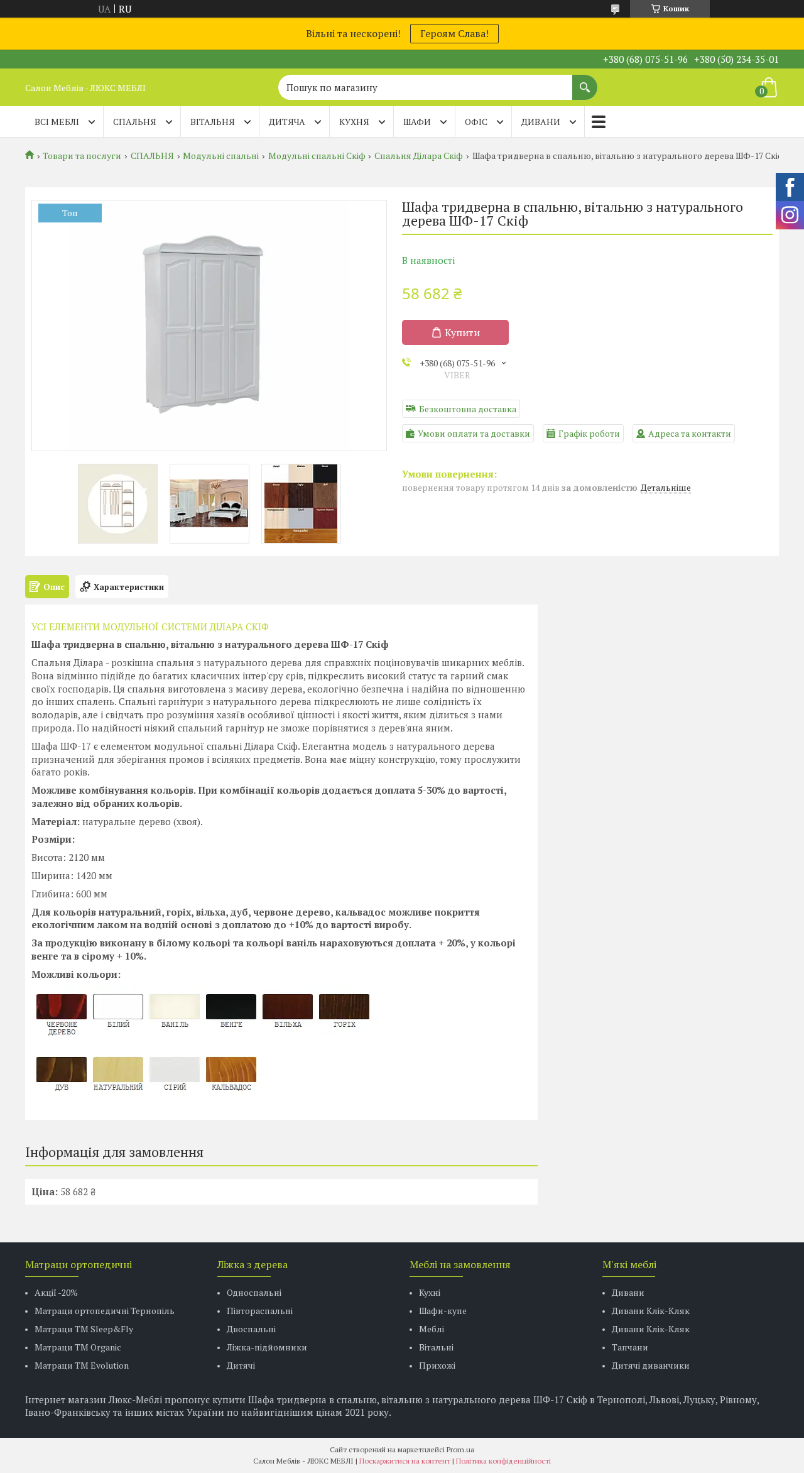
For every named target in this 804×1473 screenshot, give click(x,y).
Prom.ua (460, 1449)
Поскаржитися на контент (404, 1460)
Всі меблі (57, 122)
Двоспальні (251, 1329)
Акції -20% (56, 1292)
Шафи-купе (443, 1311)
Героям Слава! (454, 33)
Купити (462, 332)
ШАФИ (417, 122)
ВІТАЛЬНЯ (212, 122)
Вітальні (436, 1347)
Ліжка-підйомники (267, 1347)
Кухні (429, 1292)
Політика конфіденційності (503, 1460)
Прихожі (437, 1365)
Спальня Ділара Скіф (418, 156)
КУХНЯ (354, 122)
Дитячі (241, 1365)
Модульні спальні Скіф (317, 156)
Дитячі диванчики (651, 1365)
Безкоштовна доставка (467, 409)
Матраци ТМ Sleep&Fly (84, 1329)
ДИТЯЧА (287, 122)
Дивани (628, 1292)
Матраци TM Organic (78, 1347)
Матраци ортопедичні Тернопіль (105, 1311)
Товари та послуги (82, 156)
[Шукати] (584, 81)
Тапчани (630, 1347)
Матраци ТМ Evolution (82, 1365)
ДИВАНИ (540, 122)
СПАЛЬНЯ (134, 122)
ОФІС (476, 122)
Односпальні (254, 1292)
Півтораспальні (260, 1311)
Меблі (431, 1329)
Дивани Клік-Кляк (651, 1311)
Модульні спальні (221, 156)
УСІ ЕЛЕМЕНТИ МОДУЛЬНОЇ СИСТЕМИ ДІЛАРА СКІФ (150, 626)
